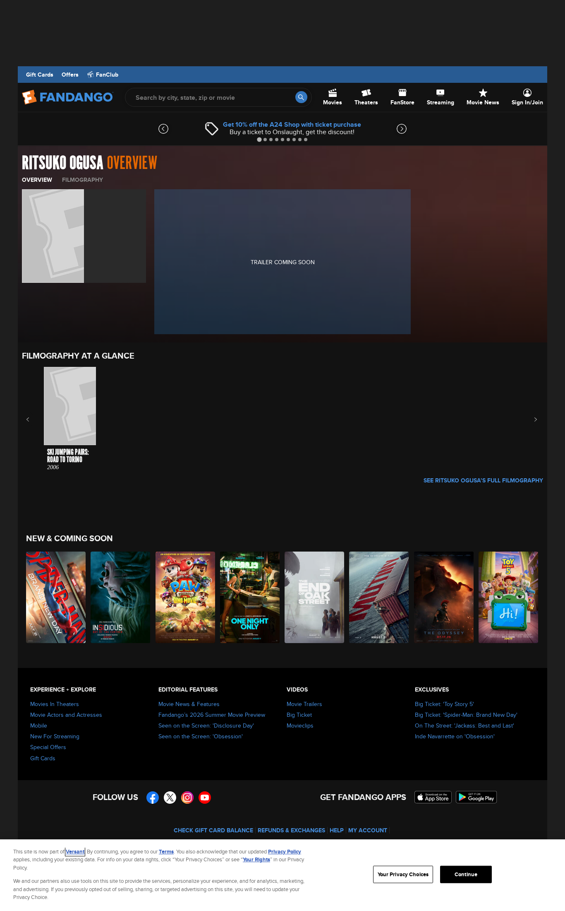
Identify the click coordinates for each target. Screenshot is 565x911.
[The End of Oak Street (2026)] (315, 597)
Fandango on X (170, 797)
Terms (166, 852)
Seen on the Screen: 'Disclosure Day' (206, 725)
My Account (367, 830)
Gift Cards (39, 74)
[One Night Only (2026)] (250, 597)
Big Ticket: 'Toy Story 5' (444, 704)
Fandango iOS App (433, 797)
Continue (466, 874)
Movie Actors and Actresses (66, 715)
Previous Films (35, 419)
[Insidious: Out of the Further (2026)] (121, 597)
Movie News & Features (189, 704)
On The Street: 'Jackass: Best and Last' (464, 725)
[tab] (259, 139)
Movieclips (300, 725)
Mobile (38, 725)
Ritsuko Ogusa (62, 163)
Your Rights (256, 859)
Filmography (82, 180)
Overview (37, 180)
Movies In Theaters (54, 704)
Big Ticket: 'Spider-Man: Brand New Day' (466, 715)
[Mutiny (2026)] (379, 597)
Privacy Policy (284, 852)
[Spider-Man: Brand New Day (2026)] (56, 597)
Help (337, 830)
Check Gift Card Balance (213, 830)
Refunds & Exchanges (291, 830)
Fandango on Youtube (205, 797)
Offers (70, 74)
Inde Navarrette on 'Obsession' (455, 736)
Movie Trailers (304, 704)
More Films (530, 419)
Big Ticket (299, 715)
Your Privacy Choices (403, 874)
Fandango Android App (476, 797)
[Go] (301, 97)
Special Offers (48, 747)
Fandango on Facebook (152, 797)
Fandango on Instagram (187, 797)
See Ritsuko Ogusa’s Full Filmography (483, 480)
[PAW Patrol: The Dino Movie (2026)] (186, 597)
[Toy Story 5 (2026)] (509, 597)
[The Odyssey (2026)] (444, 597)
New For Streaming (54, 736)
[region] (282, 875)
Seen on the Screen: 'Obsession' (200, 736)
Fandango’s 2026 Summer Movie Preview (211, 715)
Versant (75, 852)
